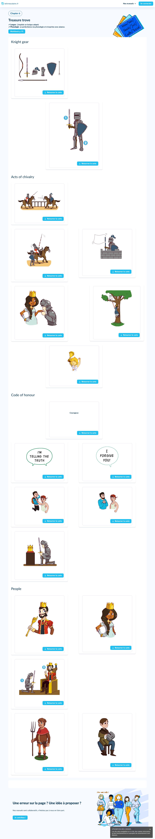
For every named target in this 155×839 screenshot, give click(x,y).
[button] (77, 42)
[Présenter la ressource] (139, 52)
